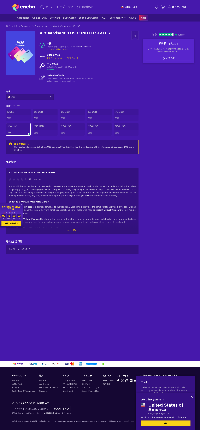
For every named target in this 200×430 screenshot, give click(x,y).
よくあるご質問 (69, 380)
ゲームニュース (88, 380)
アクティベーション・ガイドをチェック (62, 58)
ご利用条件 (111, 421)
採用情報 (15, 387)
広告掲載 (106, 384)
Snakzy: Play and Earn (91, 391)
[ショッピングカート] (163, 7)
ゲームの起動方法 (70, 384)
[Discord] (131, 380)
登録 (184, 7)
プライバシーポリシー (125, 421)
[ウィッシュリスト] (156, 7)
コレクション (44, 384)
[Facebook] (118, 380)
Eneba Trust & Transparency (24, 391)
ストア (14, 26)
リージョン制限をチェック (57, 49)
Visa (55, 26)
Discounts (43, 391)
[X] (122, 380)
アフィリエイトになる (90, 387)
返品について (68, 391)
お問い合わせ (17, 384)
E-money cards (42, 26)
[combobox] (78, 7)
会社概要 (15, 380)
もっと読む (72, 230)
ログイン (176, 7)
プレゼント (86, 384)
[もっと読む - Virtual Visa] (42, 56)
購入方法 (42, 380)
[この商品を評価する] (18, 179)
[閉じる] (191, 396)
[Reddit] (135, 380)
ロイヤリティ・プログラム (49, 387)
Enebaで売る (108, 380)
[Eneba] (23, 7)
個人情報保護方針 (51, 413)
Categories (26, 26)
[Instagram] (126, 380)
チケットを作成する (71, 387)
